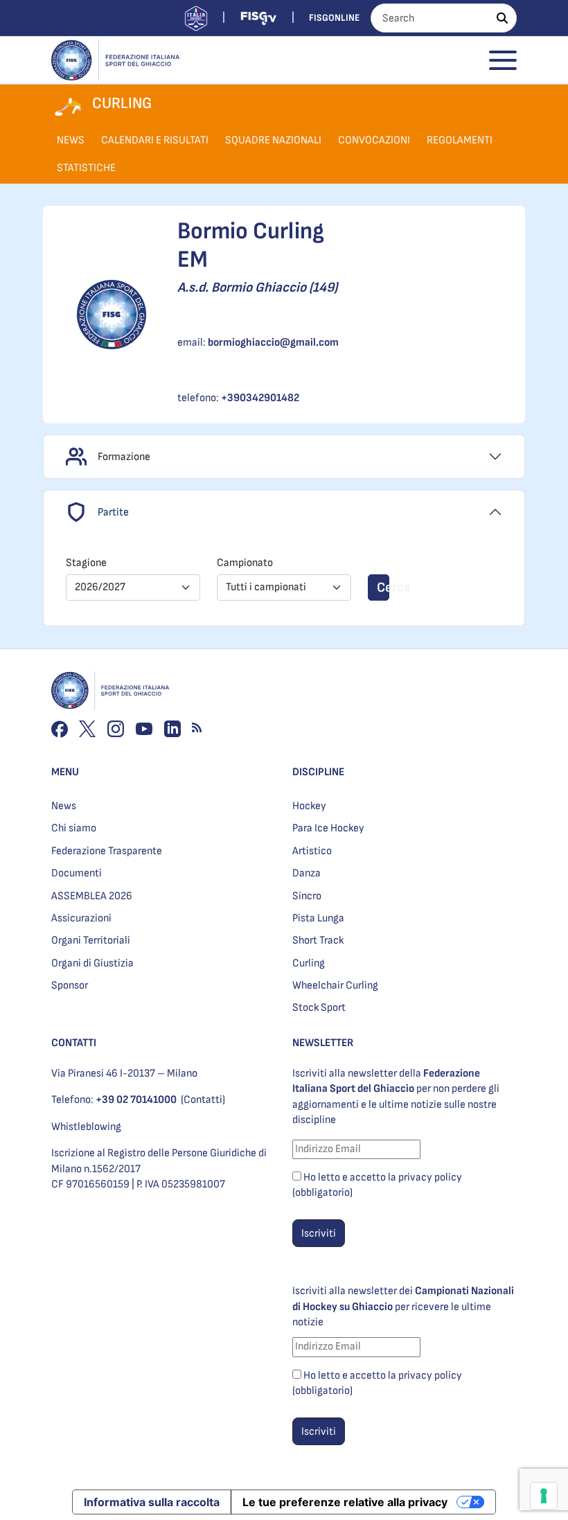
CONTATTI (73, 1043)
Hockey (309, 806)
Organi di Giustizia (92, 963)
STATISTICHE (86, 168)
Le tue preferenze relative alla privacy (344, 1502)
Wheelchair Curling (335, 985)
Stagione (86, 562)
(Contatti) (203, 1099)
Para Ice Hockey (328, 828)
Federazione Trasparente (106, 851)
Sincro (306, 896)
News (63, 806)
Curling (308, 963)
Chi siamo (73, 828)
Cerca (383, 587)
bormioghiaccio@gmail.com (273, 342)
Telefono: (114, 1099)
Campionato (245, 562)
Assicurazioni (81, 918)
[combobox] (133, 587)
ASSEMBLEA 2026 (91, 896)
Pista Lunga (318, 918)
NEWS (71, 140)
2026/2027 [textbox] (100, 587)
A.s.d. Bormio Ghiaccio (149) (257, 287)
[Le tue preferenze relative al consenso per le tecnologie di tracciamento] (544, 1496)
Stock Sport (319, 1007)
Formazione (124, 456)
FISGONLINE (334, 18)
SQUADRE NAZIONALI (273, 140)
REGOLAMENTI (459, 140)
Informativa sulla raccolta (152, 1502)
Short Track (318, 940)
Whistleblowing (86, 1126)
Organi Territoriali (90, 940)
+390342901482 (260, 398)
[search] (502, 18)
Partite (113, 512)
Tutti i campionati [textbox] (266, 587)
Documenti (76, 873)
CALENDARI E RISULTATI (154, 140)
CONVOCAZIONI (374, 140)
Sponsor (69, 985)
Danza (306, 873)
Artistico (312, 851)
